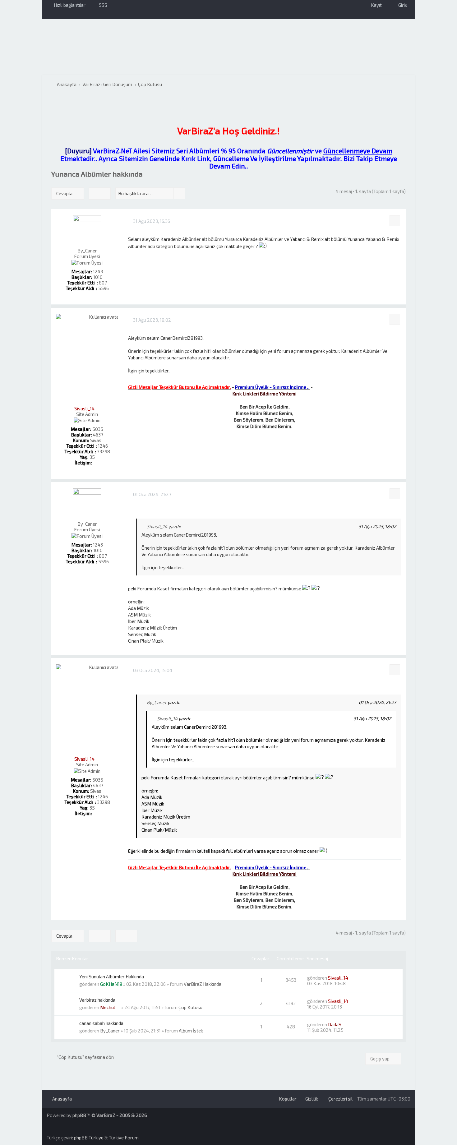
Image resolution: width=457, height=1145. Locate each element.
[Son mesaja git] (356, 978)
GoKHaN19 (111, 984)
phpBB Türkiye (89, 1137)
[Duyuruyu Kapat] (54, 101)
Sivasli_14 (84, 408)
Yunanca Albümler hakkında (97, 174)
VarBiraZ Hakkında (202, 984)
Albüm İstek (191, 1030)
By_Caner (87, 250)
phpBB (79, 1115)
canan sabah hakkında (101, 1023)
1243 (98, 271)
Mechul (107, 1007)
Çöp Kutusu (190, 1007)
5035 (97, 429)
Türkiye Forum (124, 1137)
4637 (98, 434)
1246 (103, 446)
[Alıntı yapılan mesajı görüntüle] (184, 526)
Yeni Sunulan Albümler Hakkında (111, 976)
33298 (103, 451)
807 (103, 282)
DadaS (334, 1024)
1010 (98, 277)
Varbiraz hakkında (97, 1000)
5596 (103, 288)
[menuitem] (100, 5)
